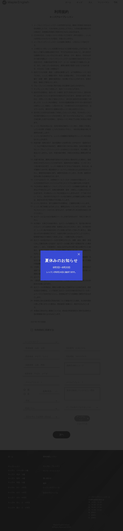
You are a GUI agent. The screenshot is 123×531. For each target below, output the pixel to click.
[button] (79, 254)
